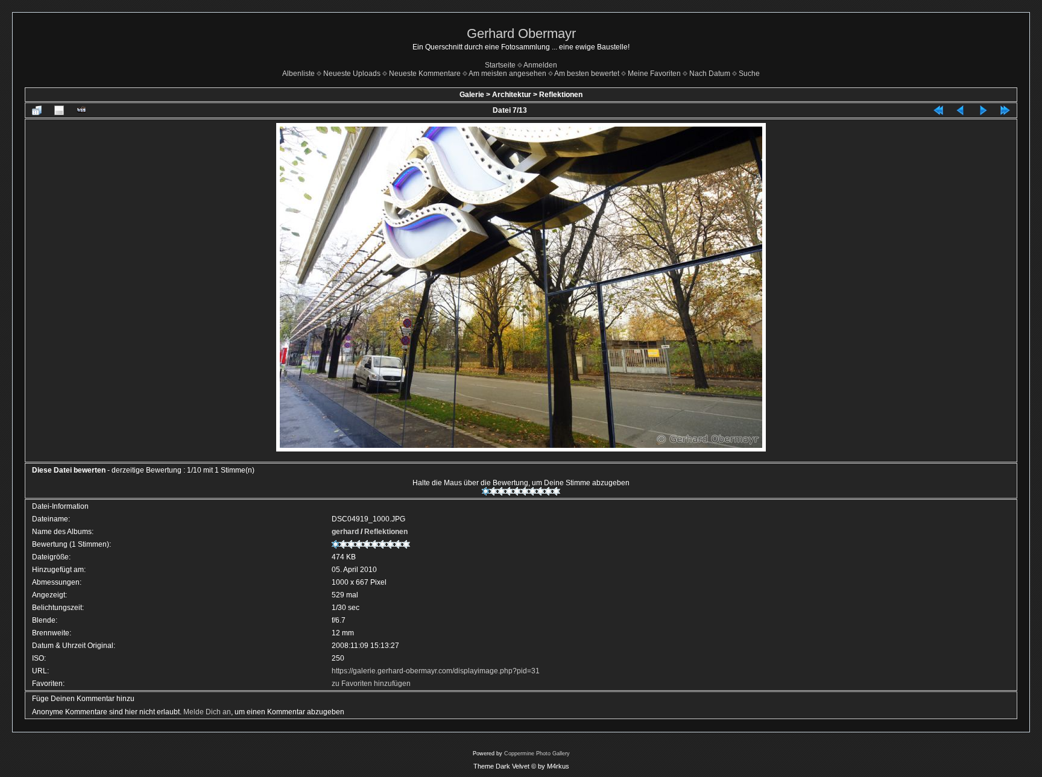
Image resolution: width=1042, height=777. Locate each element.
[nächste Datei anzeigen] (983, 110)
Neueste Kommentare (425, 73)
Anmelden (540, 65)
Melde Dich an (207, 712)
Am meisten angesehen (507, 73)
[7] (533, 491)
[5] (517, 491)
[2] (493, 491)
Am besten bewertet (586, 73)
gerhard (345, 531)
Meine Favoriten (654, 73)
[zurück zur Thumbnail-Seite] (37, 110)
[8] (541, 491)
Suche (749, 73)
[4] (509, 491)
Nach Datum (709, 73)
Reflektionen (561, 94)
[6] (525, 491)
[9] (548, 491)
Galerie (471, 94)
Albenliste (298, 73)
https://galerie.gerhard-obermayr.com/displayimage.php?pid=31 (436, 671)
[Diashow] (81, 110)
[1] (486, 491)
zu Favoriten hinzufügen (371, 683)
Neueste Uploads (351, 73)
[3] (501, 491)
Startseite (500, 65)
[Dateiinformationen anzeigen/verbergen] (59, 110)
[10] (556, 491)
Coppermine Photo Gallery (537, 753)
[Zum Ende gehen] (1005, 110)
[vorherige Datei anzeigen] (960, 110)
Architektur (511, 94)
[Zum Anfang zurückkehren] (938, 110)
